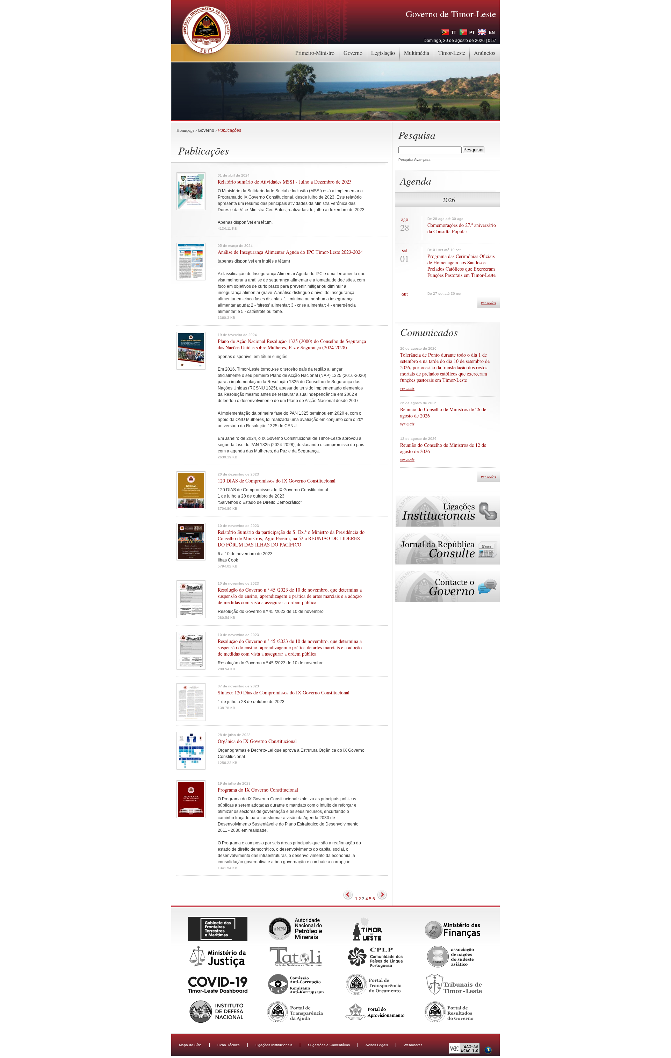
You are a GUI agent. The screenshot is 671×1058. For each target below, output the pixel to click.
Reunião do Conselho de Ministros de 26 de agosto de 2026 (443, 412)
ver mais (407, 388)
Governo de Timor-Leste (451, 13)
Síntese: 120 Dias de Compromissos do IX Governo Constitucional (283, 692)
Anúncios (484, 52)
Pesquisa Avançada (414, 160)
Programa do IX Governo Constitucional (258, 790)
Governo (353, 52)
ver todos (488, 302)
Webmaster (413, 1045)
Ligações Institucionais (273, 1045)
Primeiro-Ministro (314, 52)
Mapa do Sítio (190, 1045)
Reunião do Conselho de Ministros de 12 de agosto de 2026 (443, 448)
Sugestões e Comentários (329, 1045)
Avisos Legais (377, 1045)
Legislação (383, 52)
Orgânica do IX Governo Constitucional (257, 741)
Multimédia (416, 52)
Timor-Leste (451, 52)
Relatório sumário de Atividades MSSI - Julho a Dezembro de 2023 (285, 182)
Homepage (185, 130)
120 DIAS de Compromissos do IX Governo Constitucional (277, 481)
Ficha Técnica (228, 1045)
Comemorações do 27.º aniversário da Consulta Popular (461, 228)
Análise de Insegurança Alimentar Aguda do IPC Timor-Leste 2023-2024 (290, 252)
